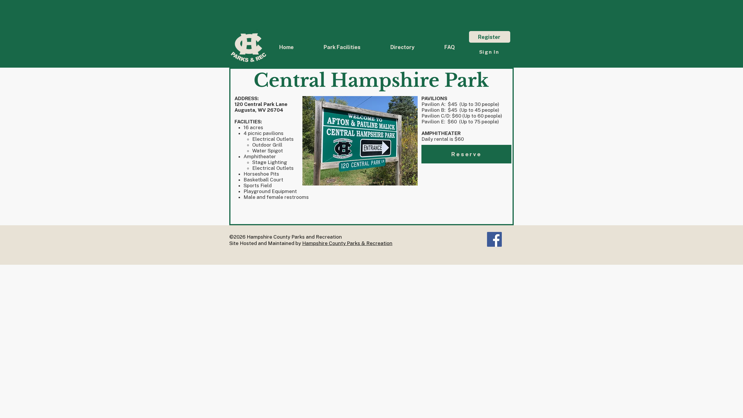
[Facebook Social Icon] (494, 239)
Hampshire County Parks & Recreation (347, 243)
